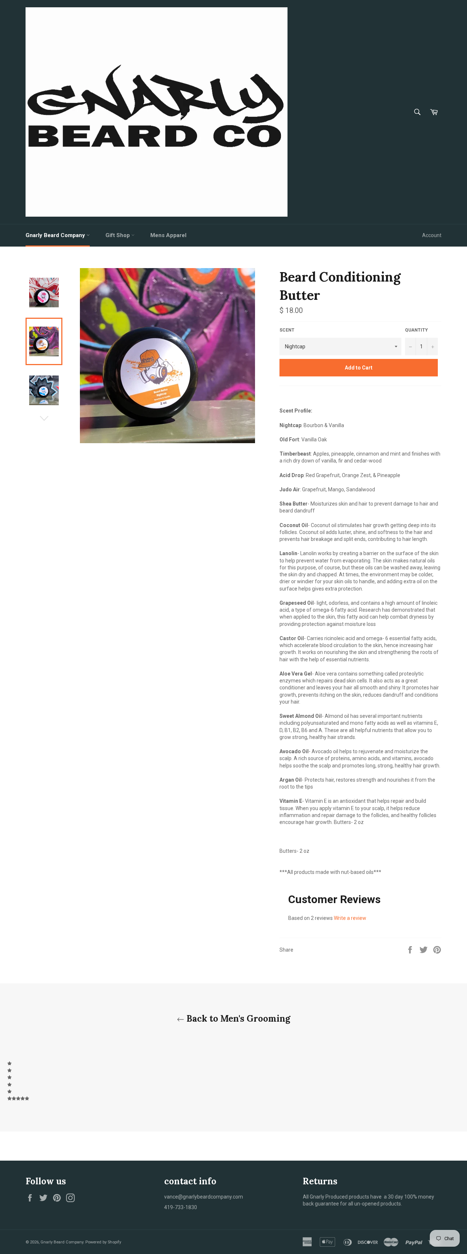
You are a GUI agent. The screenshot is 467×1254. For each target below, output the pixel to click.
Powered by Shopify (103, 1242)
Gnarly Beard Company (56, 235)
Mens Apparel (168, 235)
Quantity (416, 330)
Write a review (350, 918)
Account (431, 235)
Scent (286, 330)
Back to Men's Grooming (237, 1018)
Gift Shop (118, 235)
